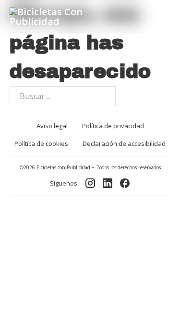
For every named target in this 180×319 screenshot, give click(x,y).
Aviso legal (52, 125)
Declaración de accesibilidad (124, 143)
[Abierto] (162, 17)
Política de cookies (41, 143)
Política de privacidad (113, 125)
